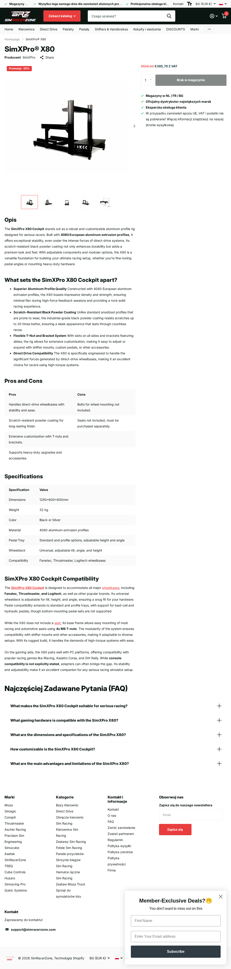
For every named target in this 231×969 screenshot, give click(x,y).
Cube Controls (15, 872)
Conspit (10, 817)
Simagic (10, 811)
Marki (10, 797)
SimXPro (29, 57)
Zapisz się (175, 829)
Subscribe (176, 951)
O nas (112, 815)
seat (57, 623)
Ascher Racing (15, 829)
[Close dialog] (221, 897)
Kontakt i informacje (117, 799)
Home (9, 29)
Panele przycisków (70, 854)
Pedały (84, 29)
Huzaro (10, 878)
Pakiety (68, 29)
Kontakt (178, 4)
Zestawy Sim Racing (71, 842)
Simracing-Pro (15, 884)
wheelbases (110, 588)
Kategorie (65, 797)
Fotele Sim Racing (69, 848)
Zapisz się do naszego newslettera (185, 805)
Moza (9, 805)
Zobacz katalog (61, 16)
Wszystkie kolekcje (26, 29)
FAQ (111, 821)
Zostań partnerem (121, 834)
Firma (112, 870)
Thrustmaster (14, 823)
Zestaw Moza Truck (70, 884)
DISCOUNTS (175, 29)
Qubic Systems (16, 890)
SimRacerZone (15, 860)
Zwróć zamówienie (121, 828)
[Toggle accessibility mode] (189, 4)
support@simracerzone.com (33, 929)
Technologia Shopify (69, 958)
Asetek (10, 854)
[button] (134, 126)
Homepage (12, 39)
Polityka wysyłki (119, 846)
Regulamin (115, 840)
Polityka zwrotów (120, 852)
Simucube (12, 848)
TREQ (9, 866)
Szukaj (169, 16)
